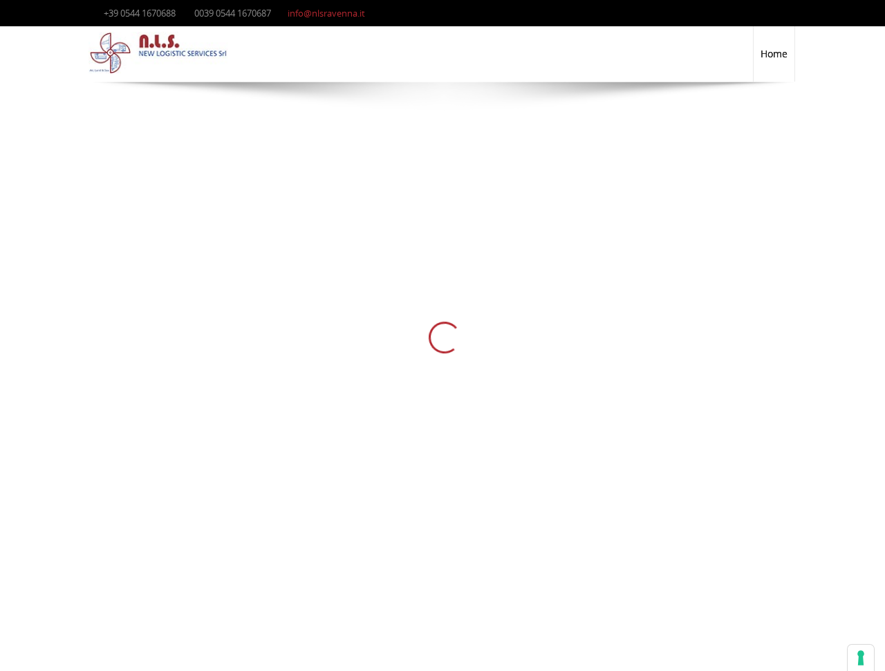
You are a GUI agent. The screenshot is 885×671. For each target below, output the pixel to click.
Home (774, 53)
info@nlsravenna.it (326, 13)
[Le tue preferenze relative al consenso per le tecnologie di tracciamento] (861, 658)
